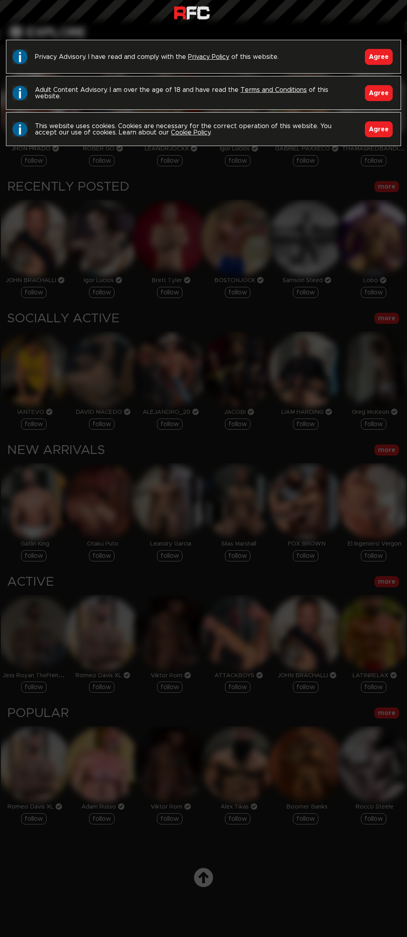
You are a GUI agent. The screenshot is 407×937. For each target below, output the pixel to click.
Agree (379, 57)
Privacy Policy (208, 57)
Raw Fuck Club (192, 12)
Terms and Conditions (273, 90)
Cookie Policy (190, 132)
